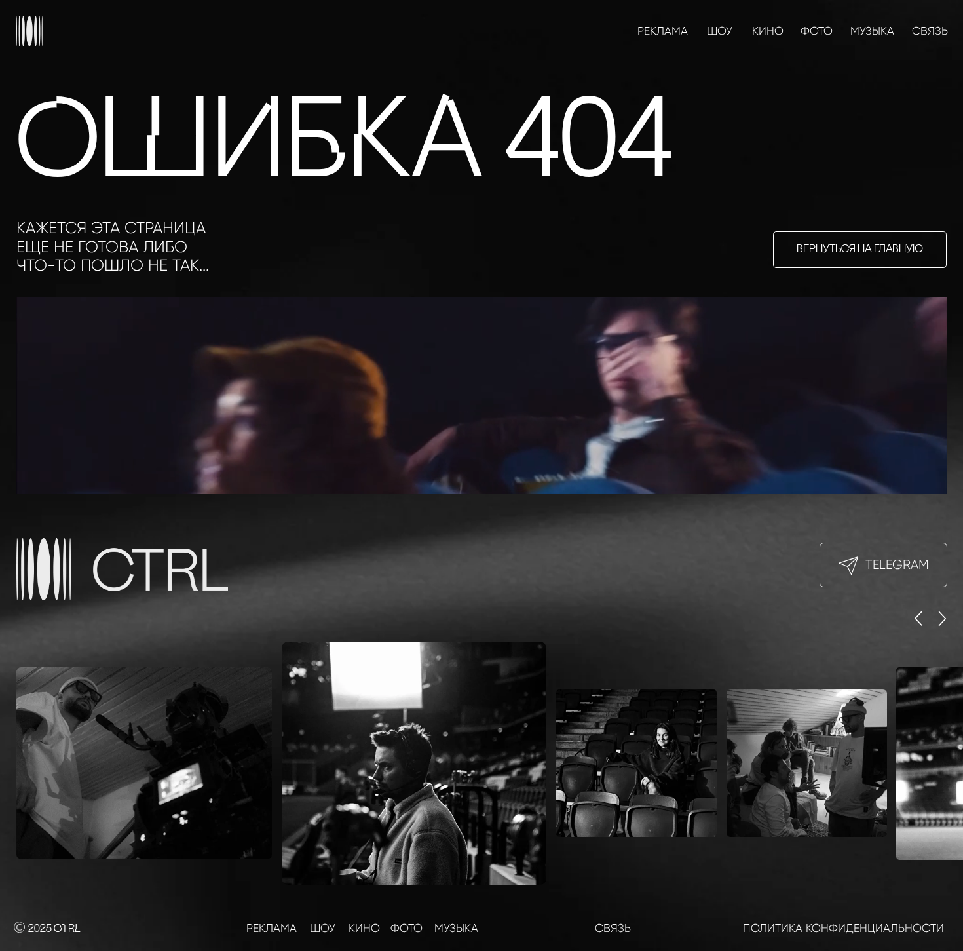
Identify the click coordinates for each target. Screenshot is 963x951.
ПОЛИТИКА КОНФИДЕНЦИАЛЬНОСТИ (843, 928)
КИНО (768, 30)
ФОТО (817, 30)
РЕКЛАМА (662, 30)
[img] (30, 31)
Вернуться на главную (860, 249)
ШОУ (719, 30)
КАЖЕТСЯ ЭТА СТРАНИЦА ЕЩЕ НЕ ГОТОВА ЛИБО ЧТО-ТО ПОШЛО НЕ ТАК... (112, 246)
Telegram (897, 564)
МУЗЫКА (872, 30)
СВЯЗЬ (930, 30)
